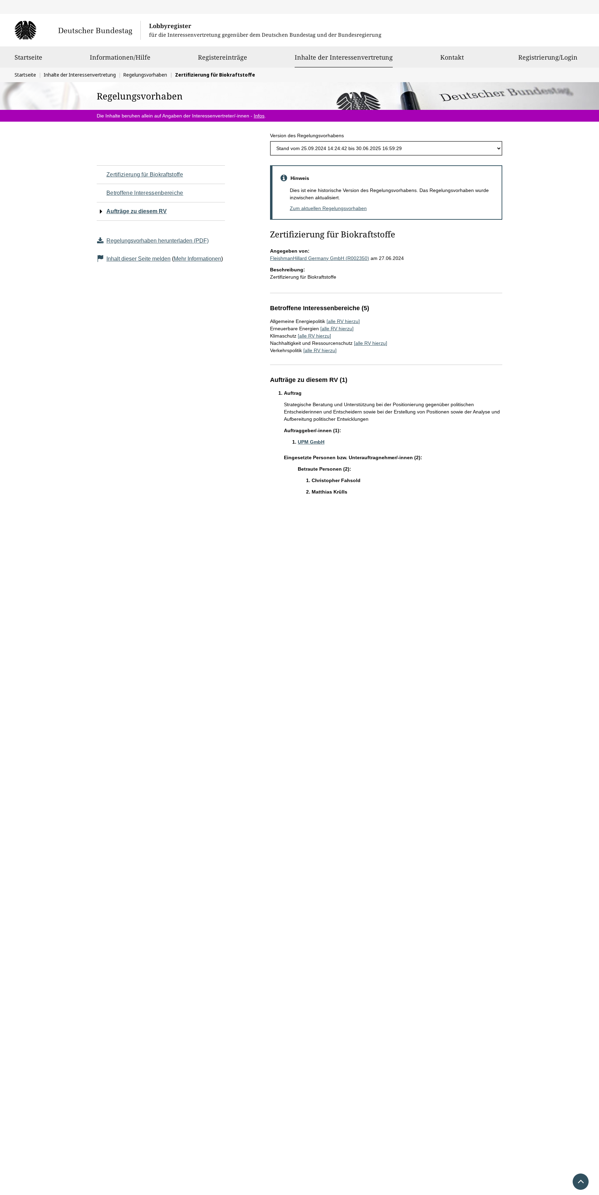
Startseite (28, 57)
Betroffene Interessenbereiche (144, 193)
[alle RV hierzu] (343, 321)
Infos (259, 116)
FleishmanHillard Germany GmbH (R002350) (319, 258)
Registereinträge (222, 57)
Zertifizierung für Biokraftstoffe (144, 174)
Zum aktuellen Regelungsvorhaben (328, 208)
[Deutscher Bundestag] (77, 30)
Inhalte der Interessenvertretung (344, 57)
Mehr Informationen (197, 259)
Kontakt (452, 57)
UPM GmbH (311, 442)
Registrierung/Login (548, 57)
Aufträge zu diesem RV (136, 211)
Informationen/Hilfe (120, 57)
